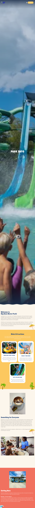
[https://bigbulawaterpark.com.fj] (4, 2)
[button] (26, 2)
